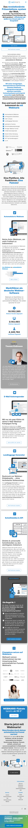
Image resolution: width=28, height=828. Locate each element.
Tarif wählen (14, 715)
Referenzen (20, 785)
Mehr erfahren (14, 279)
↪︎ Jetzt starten (14, 772)
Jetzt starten (14, 45)
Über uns (21, 783)
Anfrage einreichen (7, 796)
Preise (20, 794)
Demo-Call (20, 799)
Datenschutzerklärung (20, 788)
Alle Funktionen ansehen (14, 49)
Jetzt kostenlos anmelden (14, 639)
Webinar (7, 801)
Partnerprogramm (7, 799)
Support (7, 794)
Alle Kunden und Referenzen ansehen (14, 700)
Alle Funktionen (20, 796)
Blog (21, 797)
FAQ (7, 798)
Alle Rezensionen (14, 384)
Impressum (20, 786)
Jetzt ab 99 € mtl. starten (14, 442)
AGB (20, 790)
